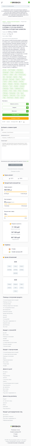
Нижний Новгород (19, 72)
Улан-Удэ (23, 95)
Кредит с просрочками (10, 349)
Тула (18, 93)
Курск (22, 93)
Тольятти (5, 81)
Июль (15, 266)
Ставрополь (5, 95)
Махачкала (5, 86)
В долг (4, 399)
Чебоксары (5, 93)
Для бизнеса (6, 324)
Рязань (11, 88)
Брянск (22, 97)
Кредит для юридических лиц (12, 412)
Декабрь (15, 273)
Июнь (9, 266)
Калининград (12, 93)
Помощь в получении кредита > (13, 21)
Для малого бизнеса (8, 416)
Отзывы (14, 249)
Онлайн (5, 338)
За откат (5, 326)
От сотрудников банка (8, 307)
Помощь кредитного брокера (10, 305)
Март (22, 284)
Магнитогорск (10, 97)
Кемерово (22, 86)
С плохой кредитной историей (10, 300)
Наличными (6, 340)
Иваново (17, 97)
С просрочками (7, 303)
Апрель (9, 287)
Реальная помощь (7, 311)
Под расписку (6, 375)
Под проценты (6, 385)
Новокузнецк (5, 88)
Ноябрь (21, 269)
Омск (16, 74)
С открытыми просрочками (10, 342)
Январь (9, 284)
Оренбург (16, 86)
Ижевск (10, 81)
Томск (11, 86)
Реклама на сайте (15, 171)
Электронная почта (5, 135)
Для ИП (5, 317)
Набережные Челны (19, 88)
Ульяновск (21, 81)
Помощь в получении (8, 336)
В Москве (5, 406)
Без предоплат (7, 309)
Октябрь (15, 269)
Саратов (17, 79)
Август (21, 266)
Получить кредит (7, 344)
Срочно (5, 315)
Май (15, 287)
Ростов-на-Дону (22, 74)
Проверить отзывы (15, 118)
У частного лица (7, 379)
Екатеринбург (6, 72)
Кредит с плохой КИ (9, 330)
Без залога (5, 414)
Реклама (15, 436)
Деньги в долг (7, 369)
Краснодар (11, 79)
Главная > (4, 21)
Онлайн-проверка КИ (15, 432)
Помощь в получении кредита (12, 297)
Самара (11, 74)
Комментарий (4, 140)
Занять (5, 381)
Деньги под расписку (10, 396)
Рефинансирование (8, 360)
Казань (12, 72)
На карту (5, 371)
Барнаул (15, 81)
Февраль (15, 284)
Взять (4, 358)
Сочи (18, 95)
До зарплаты (6, 387)
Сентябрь (9, 269)
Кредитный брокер (8, 313)
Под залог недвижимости (9, 321)
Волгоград (5, 79)
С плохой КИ (6, 319)
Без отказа (5, 334)
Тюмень (23, 79)
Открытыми (6, 363)
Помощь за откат (7, 302)
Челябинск (5, 74)
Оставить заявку (15, 114)
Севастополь (12, 95)
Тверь (4, 97)
